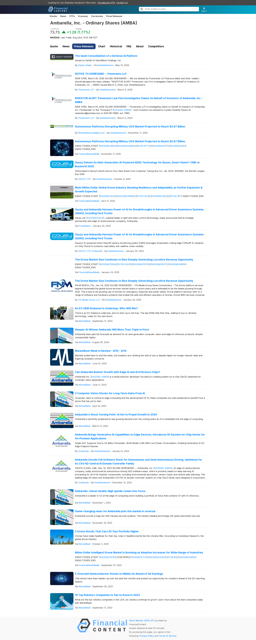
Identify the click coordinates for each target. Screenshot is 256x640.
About (140, 46)
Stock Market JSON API (141, 620)
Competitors (156, 46)
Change (78, 29)
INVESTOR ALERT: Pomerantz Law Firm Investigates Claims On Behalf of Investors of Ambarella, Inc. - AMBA (139, 100)
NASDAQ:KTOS (139, 557)
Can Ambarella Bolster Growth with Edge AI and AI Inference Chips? (117, 372)
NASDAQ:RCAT (160, 146)
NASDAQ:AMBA (126, 146)
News (63, 16)
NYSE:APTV (143, 146)
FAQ (129, 46)
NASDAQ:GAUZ (95, 218)
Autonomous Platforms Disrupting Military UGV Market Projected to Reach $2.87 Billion (130, 126)
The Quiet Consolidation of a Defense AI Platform (106, 55)
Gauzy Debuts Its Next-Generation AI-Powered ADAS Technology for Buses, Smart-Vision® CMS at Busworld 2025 (137, 164)
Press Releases (114, 16)
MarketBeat (84, 321)
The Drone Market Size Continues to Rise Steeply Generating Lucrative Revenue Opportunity (134, 259)
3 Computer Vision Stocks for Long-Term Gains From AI (110, 393)
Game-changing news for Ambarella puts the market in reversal (115, 511)
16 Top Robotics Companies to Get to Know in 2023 (107, 595)
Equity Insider (85, 65)
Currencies (97, 16)
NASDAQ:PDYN (141, 264)
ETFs (72, 16)
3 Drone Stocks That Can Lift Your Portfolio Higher (107, 531)
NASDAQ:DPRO (108, 557)
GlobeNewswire (105, 65)
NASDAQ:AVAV (177, 146)
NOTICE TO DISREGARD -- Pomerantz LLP (100, 73)
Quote (54, 46)
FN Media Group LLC (89, 299)
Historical (116, 46)
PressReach (85, 226)
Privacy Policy (146, 636)
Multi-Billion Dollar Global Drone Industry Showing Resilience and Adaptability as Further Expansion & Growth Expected (139, 189)
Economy (83, 16)
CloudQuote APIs (106, 2)
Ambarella (83, 451)
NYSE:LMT (175, 196)
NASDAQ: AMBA (122, 110)
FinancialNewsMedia (89, 154)
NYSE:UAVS (143, 196)
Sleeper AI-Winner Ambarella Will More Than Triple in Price (112, 329)
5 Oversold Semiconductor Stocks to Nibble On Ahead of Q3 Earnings (119, 573)
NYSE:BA (172, 557)
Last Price (55, 29)
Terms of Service (167, 636)
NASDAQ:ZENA (108, 196)
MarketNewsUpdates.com (91, 132)
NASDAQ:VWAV (108, 146)
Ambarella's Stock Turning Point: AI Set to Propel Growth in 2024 (116, 414)
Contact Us (122, 2)
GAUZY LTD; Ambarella (90, 251)
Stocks (53, 16)
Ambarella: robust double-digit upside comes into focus (110, 491)
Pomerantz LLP (86, 89)
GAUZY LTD (84, 179)
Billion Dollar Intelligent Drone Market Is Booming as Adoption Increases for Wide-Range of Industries (139, 552)
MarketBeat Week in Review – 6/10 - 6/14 (100, 350)
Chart (101, 46)
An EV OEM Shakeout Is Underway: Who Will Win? (106, 308)
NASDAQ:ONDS (160, 196)
